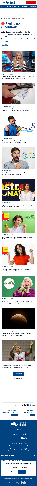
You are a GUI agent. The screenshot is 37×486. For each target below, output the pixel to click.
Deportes (24, 467)
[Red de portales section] (34, 455)
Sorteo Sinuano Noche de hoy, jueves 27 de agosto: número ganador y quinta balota (16, 173)
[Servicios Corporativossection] (34, 460)
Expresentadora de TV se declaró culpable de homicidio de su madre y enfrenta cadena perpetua (18, 77)
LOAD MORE (18, 373)
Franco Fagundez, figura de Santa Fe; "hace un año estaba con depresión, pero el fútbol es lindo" (16, 366)
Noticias (15, 467)
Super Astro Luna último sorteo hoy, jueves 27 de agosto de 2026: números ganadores (18, 205)
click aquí (4, 41)
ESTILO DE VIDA (6, 331)
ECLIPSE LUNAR (11, 6)
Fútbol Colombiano (7, 363)
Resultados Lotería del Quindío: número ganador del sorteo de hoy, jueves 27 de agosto (17, 302)
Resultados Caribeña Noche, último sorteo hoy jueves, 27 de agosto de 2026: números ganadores (17, 141)
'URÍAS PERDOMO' (23, 6)
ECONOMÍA (5, 106)
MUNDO (4, 74)
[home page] (18, 424)
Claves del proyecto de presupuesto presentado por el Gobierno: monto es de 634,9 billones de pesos (17, 109)
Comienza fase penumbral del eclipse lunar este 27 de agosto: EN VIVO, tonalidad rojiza (17, 334)
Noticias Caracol (5, 18)
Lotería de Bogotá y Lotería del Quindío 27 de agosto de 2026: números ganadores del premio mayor (18, 237)
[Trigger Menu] (2, 2)
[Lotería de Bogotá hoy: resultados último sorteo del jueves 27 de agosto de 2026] (18, 254)
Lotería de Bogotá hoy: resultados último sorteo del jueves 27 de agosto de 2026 (17, 270)
